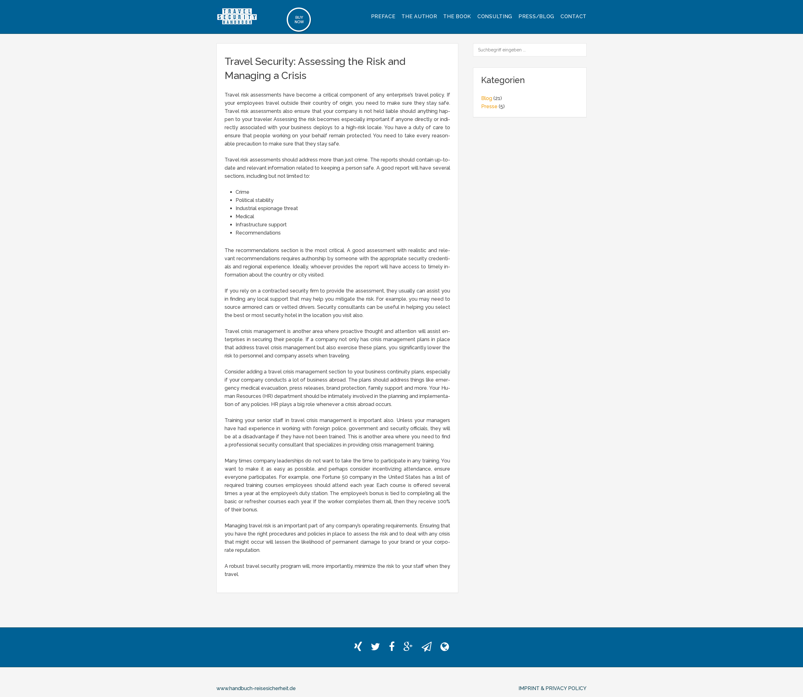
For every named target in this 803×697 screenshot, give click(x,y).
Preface (383, 16)
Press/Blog (536, 16)
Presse (489, 106)
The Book (457, 16)
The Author (419, 16)
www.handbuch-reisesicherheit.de (256, 688)
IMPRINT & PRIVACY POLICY (552, 688)
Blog (486, 98)
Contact (574, 16)
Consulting (494, 16)
